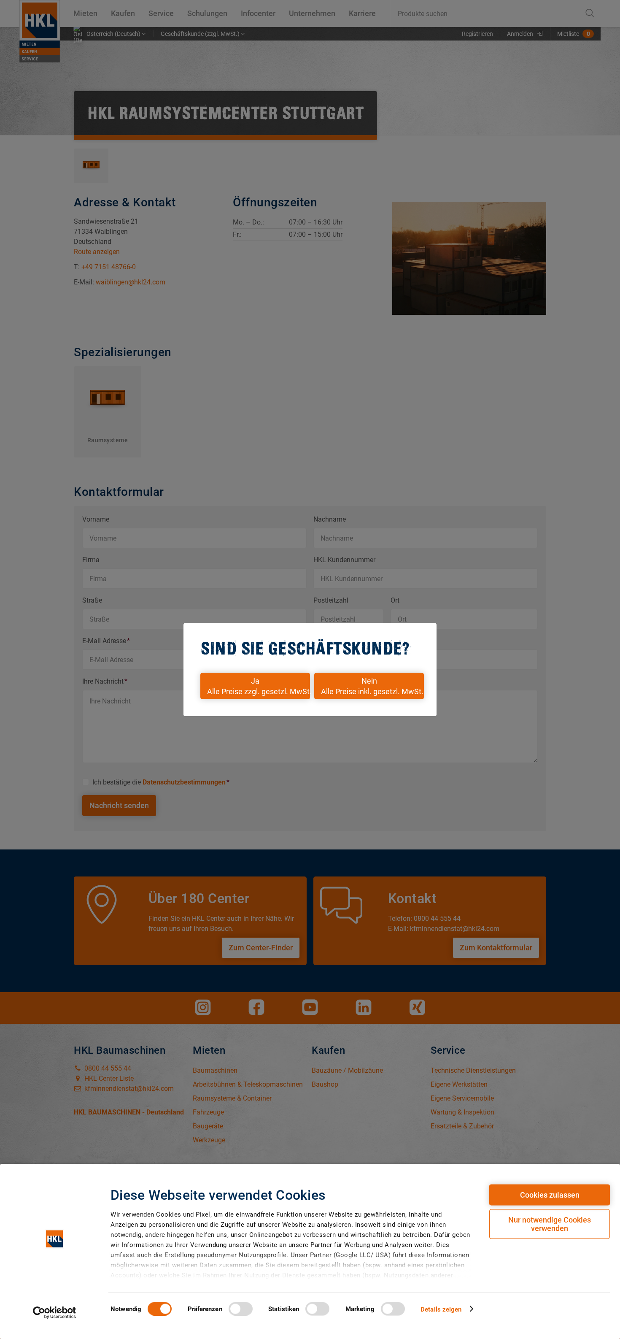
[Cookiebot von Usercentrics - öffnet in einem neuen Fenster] (55, 1312)
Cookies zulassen (550, 1194)
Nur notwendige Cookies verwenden (549, 1224)
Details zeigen (441, 1309)
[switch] (241, 1308)
